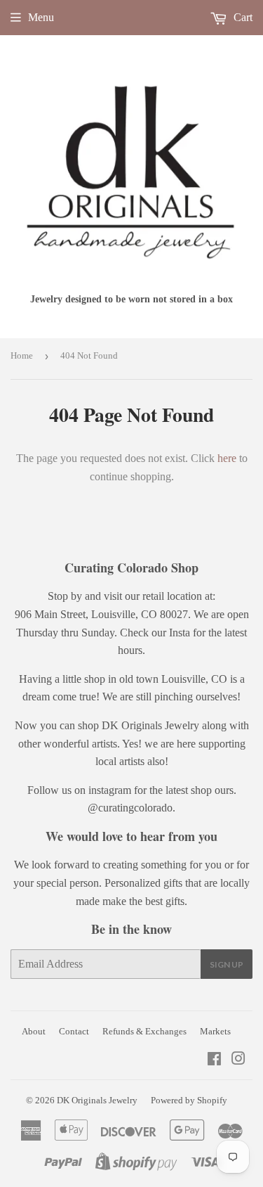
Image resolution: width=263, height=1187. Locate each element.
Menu (41, 17)
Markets (215, 1031)
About (34, 1031)
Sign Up (226, 964)
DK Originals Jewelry (97, 1100)
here (226, 458)
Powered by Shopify (189, 1100)
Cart (241, 17)
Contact (74, 1031)
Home (22, 355)
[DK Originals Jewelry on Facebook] (214, 1060)
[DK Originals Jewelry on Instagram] (238, 1060)
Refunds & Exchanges (144, 1031)
